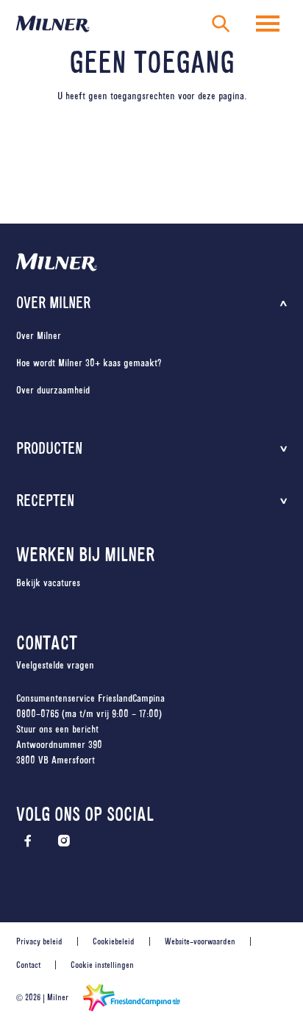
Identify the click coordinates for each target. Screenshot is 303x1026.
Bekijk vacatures (48, 582)
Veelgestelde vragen (55, 664)
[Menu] (267, 23)
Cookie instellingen (102, 965)
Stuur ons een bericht (57, 728)
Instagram (63, 840)
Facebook (28, 840)
